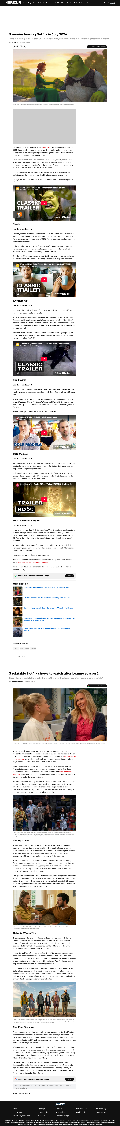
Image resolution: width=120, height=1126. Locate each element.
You (16, 648)
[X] (108, 2)
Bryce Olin (16, 42)
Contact (59, 1109)
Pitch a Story (17, 1112)
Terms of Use (61, 1112)
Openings (41, 1109)
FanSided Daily (100, 1109)
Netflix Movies (78, 3)
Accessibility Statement (21, 1116)
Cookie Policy (81, 1112)
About (15, 1109)
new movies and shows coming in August (33, 562)
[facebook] (104, 2)
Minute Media (13, 1120)
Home (15, 657)
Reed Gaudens (17, 681)
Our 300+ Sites (81, 1109)
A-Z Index (41, 1116)
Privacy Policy (43, 1112)
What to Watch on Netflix (63, 3)
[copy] (24, 46)
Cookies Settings (62, 1116)
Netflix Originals (28, 3)
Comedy (33, 648)
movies (46, 147)
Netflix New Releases (45, 3)
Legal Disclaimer (101, 1112)
